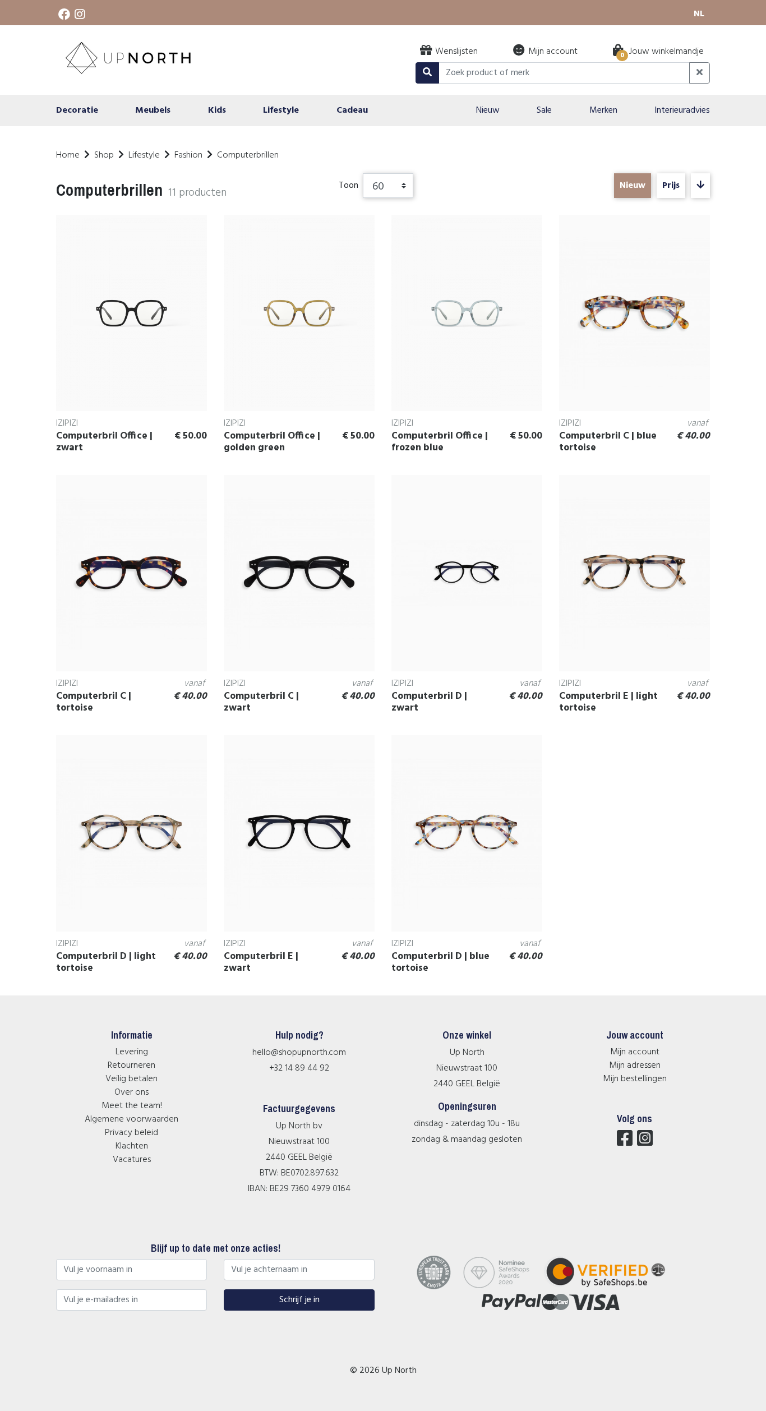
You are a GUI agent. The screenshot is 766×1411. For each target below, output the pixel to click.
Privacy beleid (131, 1133)
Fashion (188, 155)
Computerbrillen (248, 155)
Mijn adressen (635, 1065)
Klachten (132, 1146)
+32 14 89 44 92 (299, 1068)
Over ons (131, 1092)
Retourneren (131, 1065)
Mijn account (634, 1052)
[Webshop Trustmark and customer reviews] (612, 1287)
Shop (104, 155)
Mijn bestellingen (635, 1079)
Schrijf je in (299, 1300)
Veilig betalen (131, 1079)
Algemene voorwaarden (131, 1119)
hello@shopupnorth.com (299, 1052)
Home (68, 155)
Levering (132, 1052)
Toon (348, 185)
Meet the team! (131, 1106)
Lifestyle (144, 155)
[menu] (383, 110)
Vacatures (132, 1159)
